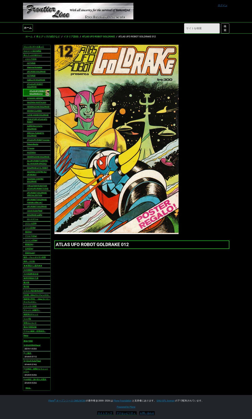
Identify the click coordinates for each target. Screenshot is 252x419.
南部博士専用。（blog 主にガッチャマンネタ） (37, 300)
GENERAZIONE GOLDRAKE (38, 107)
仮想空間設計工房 (31, 278)
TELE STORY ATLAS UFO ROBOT (37, 120)
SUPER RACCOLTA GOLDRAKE (34, 127)
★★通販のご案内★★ (33, 266)
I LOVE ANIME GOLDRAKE (38, 115)
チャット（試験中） (32, 310)
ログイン (222, 5)
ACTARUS (31, 63)
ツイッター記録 (30, 306)
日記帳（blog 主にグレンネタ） (37, 295)
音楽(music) (30, 253)
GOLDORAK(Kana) (32, 345)
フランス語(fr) (31, 223)
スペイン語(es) (31, 240)
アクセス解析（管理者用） (35, 331)
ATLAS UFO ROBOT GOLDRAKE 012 (37, 92)
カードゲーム (32, 219)
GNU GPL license (166, 400)
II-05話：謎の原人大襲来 (35, 379)
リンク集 (27, 319)
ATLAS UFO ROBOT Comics (38, 140)
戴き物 (26, 282)
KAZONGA (31, 152)
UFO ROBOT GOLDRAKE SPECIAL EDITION (37, 194)
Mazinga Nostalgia (34, 67)
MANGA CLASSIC (34, 111)
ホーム (28, 27)
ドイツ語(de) (30, 228)
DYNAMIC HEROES (35, 98)
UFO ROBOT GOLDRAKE (37, 206)
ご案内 (28, 353)
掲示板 (26, 286)
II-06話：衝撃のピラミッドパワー (36, 370)
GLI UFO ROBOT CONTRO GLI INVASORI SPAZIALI (37, 162)
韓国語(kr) (29, 244)
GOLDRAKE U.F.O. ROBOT (37, 168)
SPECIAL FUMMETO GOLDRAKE (35, 134)
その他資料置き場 (31, 274)
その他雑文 (28, 270)
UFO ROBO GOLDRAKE (36, 72)
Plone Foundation (122, 400)
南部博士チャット (31, 314)
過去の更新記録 (30, 327)
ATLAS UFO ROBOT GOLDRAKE (98, 36)
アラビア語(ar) (31, 236)
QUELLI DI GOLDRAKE (36, 80)
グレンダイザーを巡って (34, 47)
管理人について (30, 323)
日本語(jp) (29, 249)
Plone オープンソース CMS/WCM (66, 400)
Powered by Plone (126, 407)
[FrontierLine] (78, 11)
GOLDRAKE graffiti (34, 215)
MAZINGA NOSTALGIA (36, 102)
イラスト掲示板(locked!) (34, 291)
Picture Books (32, 144)
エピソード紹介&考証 (32, 51)
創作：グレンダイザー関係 (35, 257)
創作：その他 (29, 261)
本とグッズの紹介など (48, 36)
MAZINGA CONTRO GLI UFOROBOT (36, 173)
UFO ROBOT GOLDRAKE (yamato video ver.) (37, 201)
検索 (225, 28)
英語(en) (28, 232)
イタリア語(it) (71, 36)
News (26, 335)
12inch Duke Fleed (34, 211)
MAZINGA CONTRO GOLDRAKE (35, 180)
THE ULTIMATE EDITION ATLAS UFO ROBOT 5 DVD (37, 187)
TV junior (30, 148)
